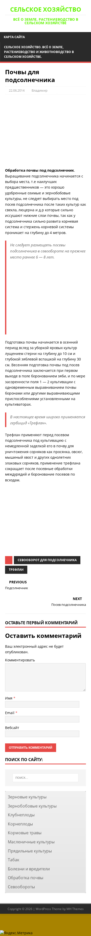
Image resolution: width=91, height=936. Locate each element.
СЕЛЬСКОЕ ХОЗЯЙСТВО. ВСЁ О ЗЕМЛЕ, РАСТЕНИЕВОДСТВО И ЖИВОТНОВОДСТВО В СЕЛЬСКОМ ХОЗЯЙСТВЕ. (39, 52)
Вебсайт (12, 727)
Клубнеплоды (21, 815)
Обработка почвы (25, 877)
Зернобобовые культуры (32, 806)
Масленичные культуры (31, 842)
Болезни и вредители (29, 869)
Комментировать (20, 660)
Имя (9, 698)
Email (10, 712)
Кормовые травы (24, 833)
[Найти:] (45, 777)
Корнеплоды (20, 824)
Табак (13, 860)
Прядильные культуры (30, 851)
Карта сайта (14, 37)
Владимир (40, 90)
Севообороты (21, 887)
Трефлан (16, 569)
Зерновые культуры (27, 797)
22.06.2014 (17, 90)
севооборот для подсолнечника (47, 560)
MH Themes (75, 909)
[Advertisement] (45, 131)
